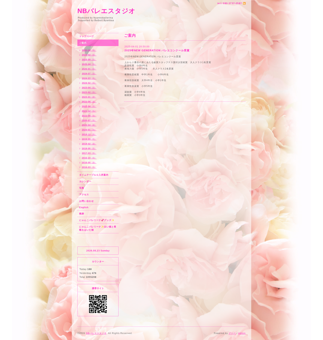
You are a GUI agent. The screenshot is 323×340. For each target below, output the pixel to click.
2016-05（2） (89, 162)
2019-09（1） (89, 139)
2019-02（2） (89, 144)
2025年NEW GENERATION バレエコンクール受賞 (157, 50)
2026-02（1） (89, 55)
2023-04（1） (89, 87)
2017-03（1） (89, 153)
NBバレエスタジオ (106, 10)
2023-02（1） (89, 92)
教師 (81, 213)
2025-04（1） (89, 64)
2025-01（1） (89, 69)
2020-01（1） (89, 130)
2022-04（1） (89, 106)
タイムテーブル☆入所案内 (93, 175)
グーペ (232, 333)
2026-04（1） (89, 50)
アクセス (84, 194)
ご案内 (83, 43)
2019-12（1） (89, 134)
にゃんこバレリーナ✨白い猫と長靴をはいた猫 (97, 228)
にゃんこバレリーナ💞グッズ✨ (96, 220)
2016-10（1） (89, 158)
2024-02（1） (89, 83)
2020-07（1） (89, 120)
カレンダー (85, 181)
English (83, 207)
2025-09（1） (89, 59)
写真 (81, 188)
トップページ (86, 36)
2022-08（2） (89, 102)
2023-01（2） (89, 97)
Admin (242, 333)
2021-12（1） (89, 111)
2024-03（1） (89, 78)
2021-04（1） (89, 116)
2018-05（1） (89, 148)
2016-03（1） (89, 167)
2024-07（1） (89, 73)
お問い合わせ (86, 201)
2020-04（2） (89, 125)
